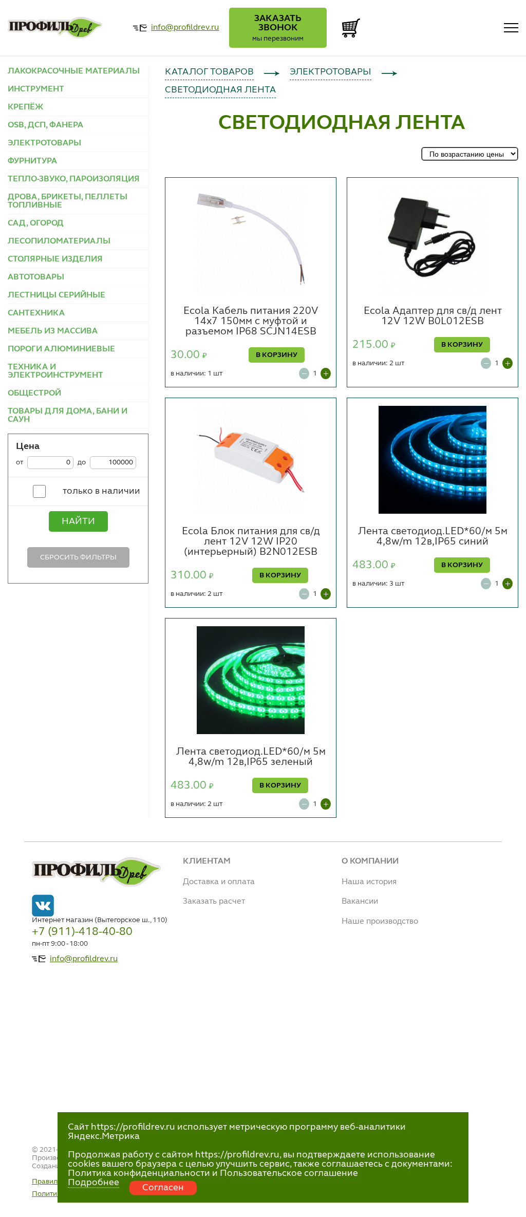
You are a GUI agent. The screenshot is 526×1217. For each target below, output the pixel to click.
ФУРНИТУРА (32, 161)
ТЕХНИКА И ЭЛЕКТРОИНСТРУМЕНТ (55, 371)
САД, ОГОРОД (36, 223)
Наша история (369, 882)
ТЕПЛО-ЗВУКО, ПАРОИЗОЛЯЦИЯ (74, 179)
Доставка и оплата (219, 882)
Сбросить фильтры (78, 557)
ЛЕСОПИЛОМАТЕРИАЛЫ (59, 241)
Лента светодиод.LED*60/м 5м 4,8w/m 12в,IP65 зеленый (251, 757)
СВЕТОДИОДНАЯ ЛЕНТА (220, 90)
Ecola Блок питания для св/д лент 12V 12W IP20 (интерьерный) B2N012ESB (251, 542)
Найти (78, 521)
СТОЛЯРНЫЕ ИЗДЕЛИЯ (55, 259)
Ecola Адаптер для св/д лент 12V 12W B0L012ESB (433, 316)
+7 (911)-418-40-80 (82, 932)
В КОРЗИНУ (276, 355)
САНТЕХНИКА (36, 313)
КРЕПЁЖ (25, 107)
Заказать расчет (214, 901)
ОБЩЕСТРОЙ (34, 393)
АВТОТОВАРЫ (36, 277)
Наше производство (380, 922)
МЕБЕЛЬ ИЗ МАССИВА (53, 331)
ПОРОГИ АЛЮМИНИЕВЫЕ (61, 349)
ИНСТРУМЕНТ (36, 89)
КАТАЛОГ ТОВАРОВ (209, 72)
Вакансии (360, 901)
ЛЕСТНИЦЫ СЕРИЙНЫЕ (56, 295)
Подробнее (93, 1182)
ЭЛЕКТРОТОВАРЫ (44, 143)
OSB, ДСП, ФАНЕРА (45, 125)
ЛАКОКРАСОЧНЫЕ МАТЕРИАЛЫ (74, 71)
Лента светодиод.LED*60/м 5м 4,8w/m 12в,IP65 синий (433, 537)
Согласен (163, 1187)
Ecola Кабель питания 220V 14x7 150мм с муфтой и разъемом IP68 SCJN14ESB (250, 321)
